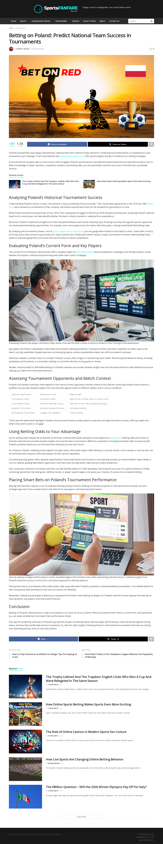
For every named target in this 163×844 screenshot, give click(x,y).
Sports (23, 21)
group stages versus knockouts (68, 231)
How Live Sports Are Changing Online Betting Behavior (84, 759)
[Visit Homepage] (55, 9)
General (75, 21)
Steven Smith (53, 685)
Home (13, 21)
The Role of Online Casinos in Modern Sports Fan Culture (86, 732)
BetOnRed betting (84, 252)
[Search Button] (152, 21)
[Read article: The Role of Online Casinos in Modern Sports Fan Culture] (25, 741)
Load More (81, 817)
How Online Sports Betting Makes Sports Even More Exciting (123, 181)
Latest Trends (89, 21)
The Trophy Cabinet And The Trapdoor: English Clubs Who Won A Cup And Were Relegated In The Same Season (50, 182)
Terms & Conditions (23, 834)
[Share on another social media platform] (151, 144)
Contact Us (114, 21)
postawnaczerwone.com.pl (72, 156)
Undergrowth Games (41, 21)
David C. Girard (23, 49)
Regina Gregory (54, 763)
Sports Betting (20, 28)
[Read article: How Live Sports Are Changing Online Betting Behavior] (25, 769)
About (102, 21)
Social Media (61, 21)
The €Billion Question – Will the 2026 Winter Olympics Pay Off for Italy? (96, 787)
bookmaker (115, 437)
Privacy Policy (39, 834)
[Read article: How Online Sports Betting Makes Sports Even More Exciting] (89, 184)
